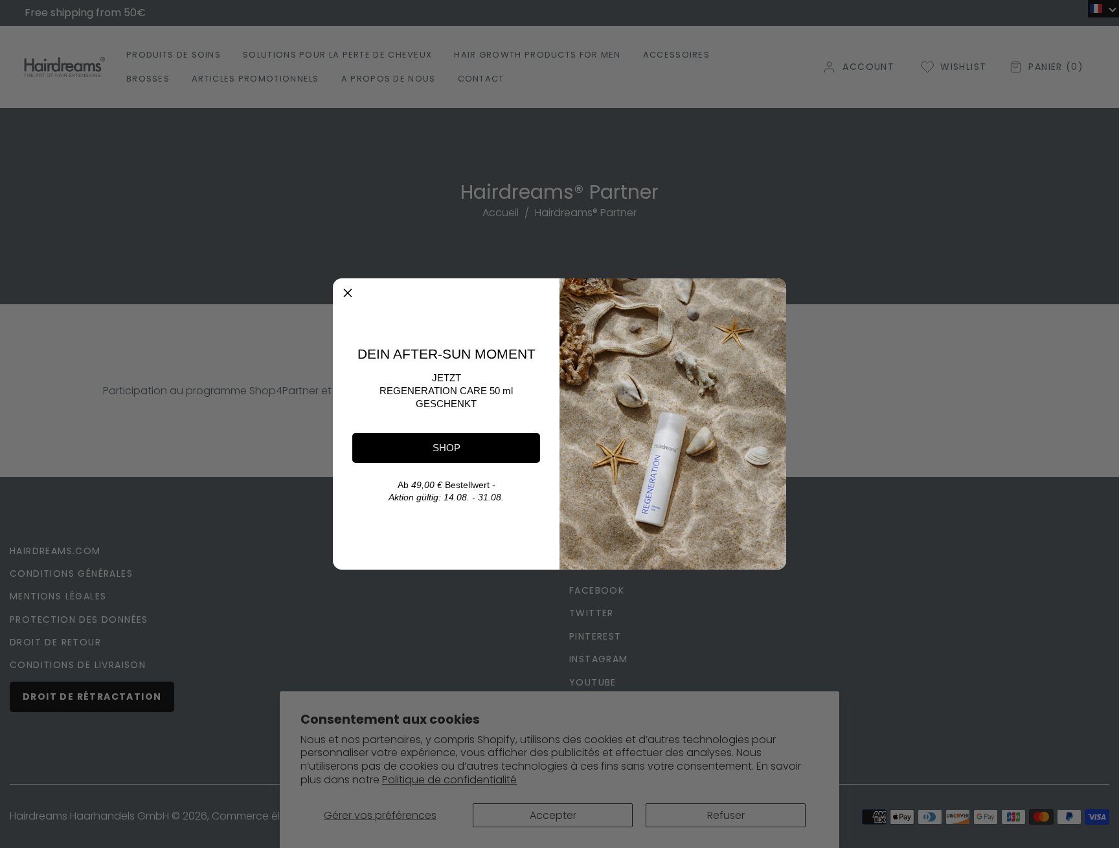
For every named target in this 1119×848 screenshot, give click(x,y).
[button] (348, 293)
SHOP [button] (446, 447)
